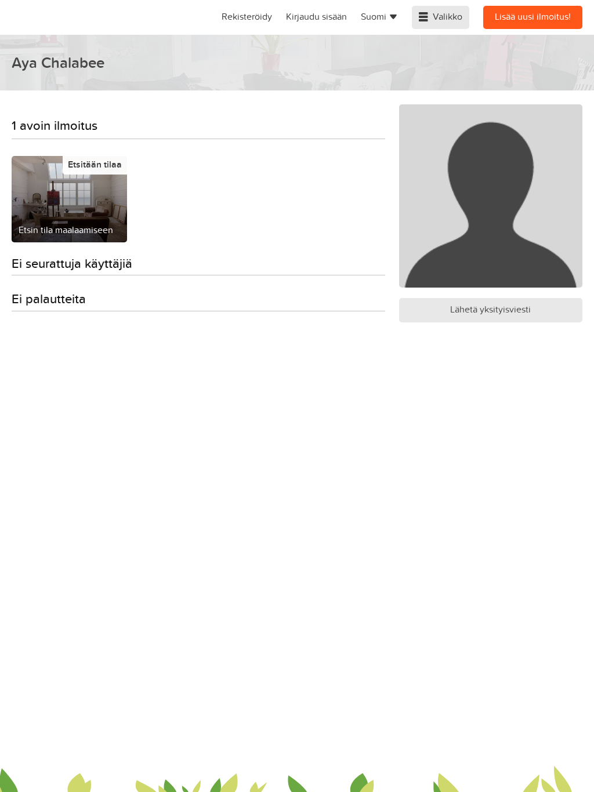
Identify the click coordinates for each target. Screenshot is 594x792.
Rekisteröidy (247, 16)
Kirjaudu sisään (316, 16)
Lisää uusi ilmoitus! (533, 16)
